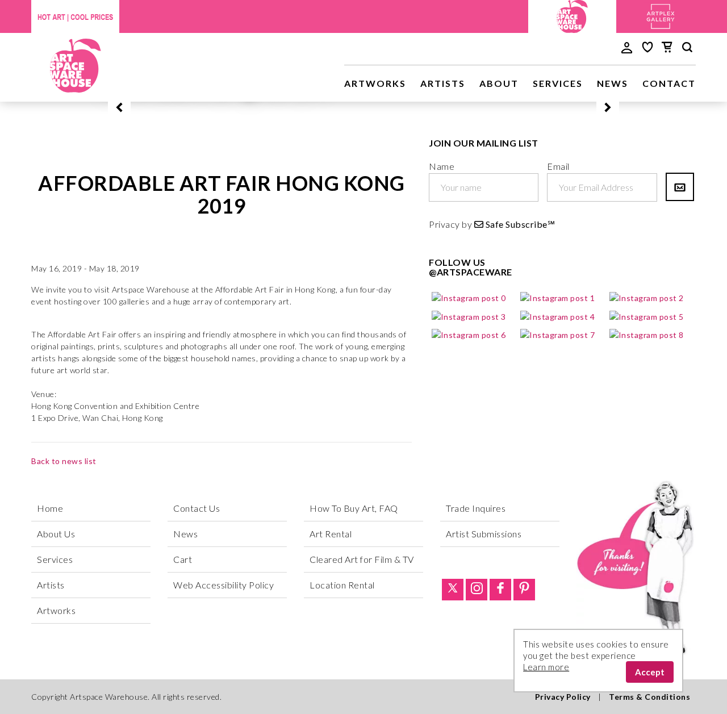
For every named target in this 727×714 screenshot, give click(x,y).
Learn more (546, 667)
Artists (442, 83)
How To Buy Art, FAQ (354, 508)
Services (558, 83)
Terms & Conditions (649, 697)
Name (441, 166)
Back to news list (64, 461)
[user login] (627, 46)
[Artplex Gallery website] (660, 15)
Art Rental (331, 533)
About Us (56, 533)
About (499, 83)
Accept (650, 672)
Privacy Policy (563, 697)
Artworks (375, 83)
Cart (182, 559)
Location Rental (342, 584)
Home (50, 508)
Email (558, 166)
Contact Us (196, 508)
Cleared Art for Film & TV (362, 559)
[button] (119, 107)
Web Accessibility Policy (223, 584)
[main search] (687, 49)
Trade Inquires (475, 508)
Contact (669, 83)
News (612, 83)
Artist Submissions (483, 533)
